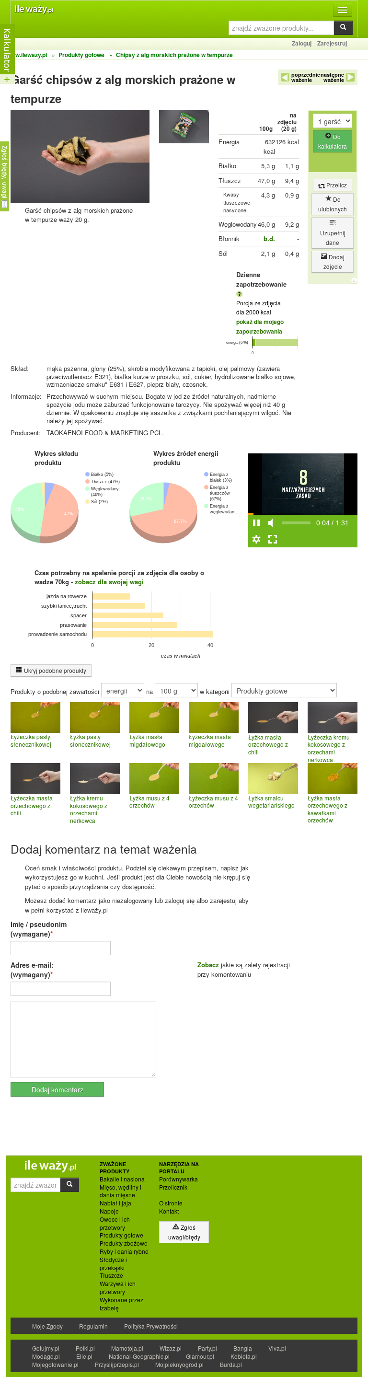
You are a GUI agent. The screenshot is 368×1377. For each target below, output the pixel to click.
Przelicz (336, 185)
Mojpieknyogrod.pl (179, 1364)
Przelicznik (173, 1187)
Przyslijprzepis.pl (117, 1364)
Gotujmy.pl (45, 1348)
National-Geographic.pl (139, 1356)
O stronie (171, 1203)
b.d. (269, 238)
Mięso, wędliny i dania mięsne (120, 1191)
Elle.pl (84, 1356)
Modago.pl (46, 1356)
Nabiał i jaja (115, 1203)
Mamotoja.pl (127, 1348)
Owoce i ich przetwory (115, 1223)
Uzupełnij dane (332, 237)
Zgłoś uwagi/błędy (184, 1232)
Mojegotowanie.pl (55, 1364)
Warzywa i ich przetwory (118, 1288)
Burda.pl (231, 1364)
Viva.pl (277, 1348)
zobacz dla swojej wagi (109, 581)
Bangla (242, 1348)
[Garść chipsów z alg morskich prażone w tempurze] (184, 129)
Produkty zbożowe (124, 1243)
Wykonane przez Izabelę (121, 1304)
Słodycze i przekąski (113, 1264)
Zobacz (208, 964)
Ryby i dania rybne (124, 1251)
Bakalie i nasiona (122, 1179)
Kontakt (169, 1211)
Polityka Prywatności (151, 1326)
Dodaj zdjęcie (334, 261)
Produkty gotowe (121, 1235)
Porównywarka (178, 1179)
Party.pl (207, 1348)
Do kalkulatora (332, 141)
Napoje (109, 1211)
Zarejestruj (332, 43)
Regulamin (93, 1326)
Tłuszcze (111, 1275)
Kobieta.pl (243, 1356)
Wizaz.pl (171, 1348)
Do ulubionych (332, 204)
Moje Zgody (47, 1326)
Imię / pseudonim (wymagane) (39, 928)
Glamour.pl (200, 1356)
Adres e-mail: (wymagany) (32, 969)
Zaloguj (301, 43)
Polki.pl (85, 1348)
